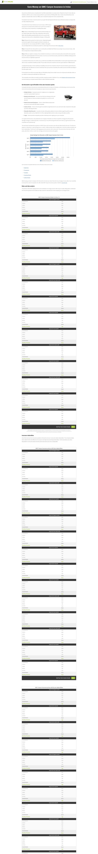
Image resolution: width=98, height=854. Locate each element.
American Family (27, 175)
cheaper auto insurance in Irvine (68, 77)
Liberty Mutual (27, 177)
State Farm (26, 167)
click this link (64, 182)
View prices (60, 45)
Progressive (26, 170)
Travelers (26, 172)
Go (73, 426)
